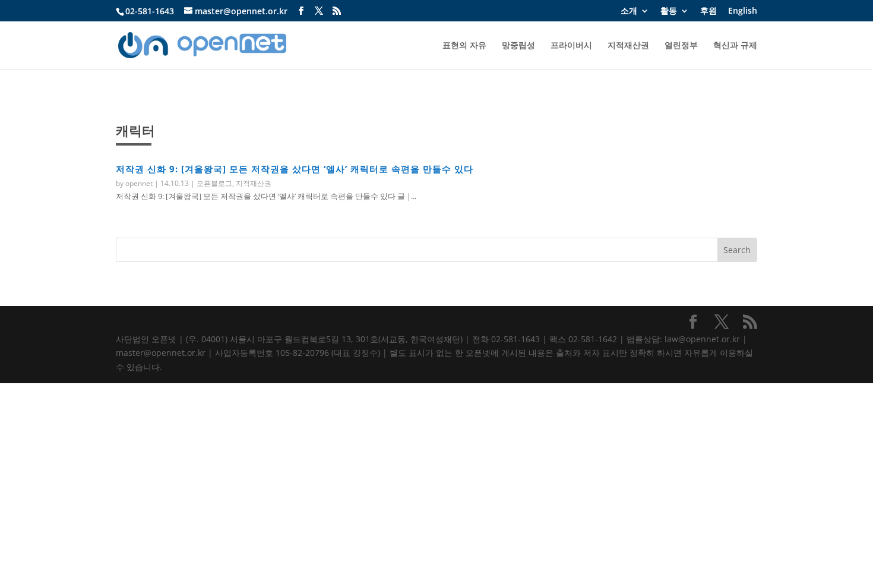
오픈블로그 (214, 183)
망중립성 (518, 46)
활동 (668, 11)
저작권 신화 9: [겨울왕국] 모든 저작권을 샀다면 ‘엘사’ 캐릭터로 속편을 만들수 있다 (294, 169)
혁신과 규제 (735, 46)
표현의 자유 (464, 46)
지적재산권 (628, 46)
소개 (629, 11)
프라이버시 (571, 46)
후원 (708, 11)
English (742, 11)
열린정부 (681, 46)
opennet (139, 183)
